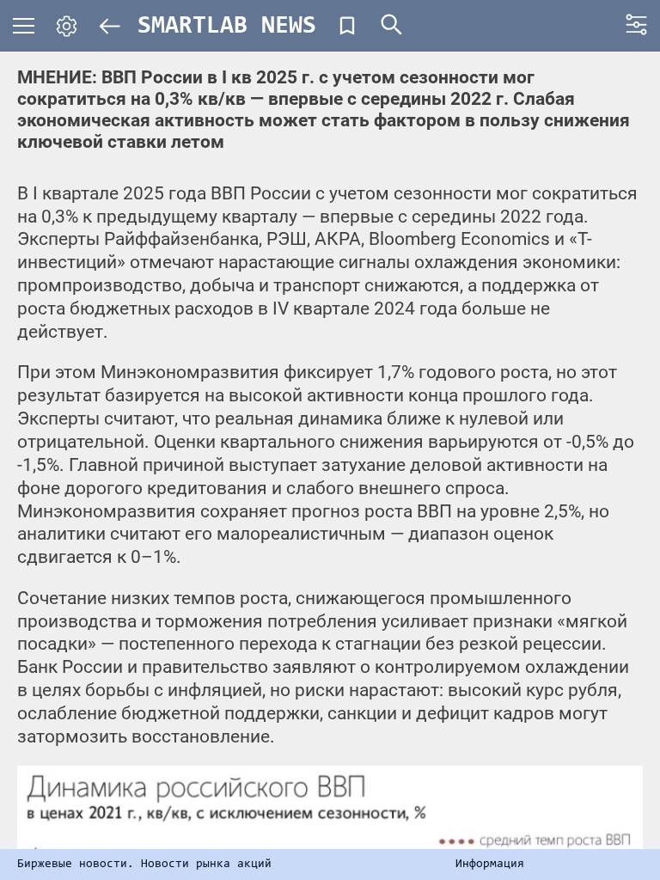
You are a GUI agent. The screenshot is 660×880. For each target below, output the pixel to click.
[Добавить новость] (347, 26)
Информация (489, 865)
